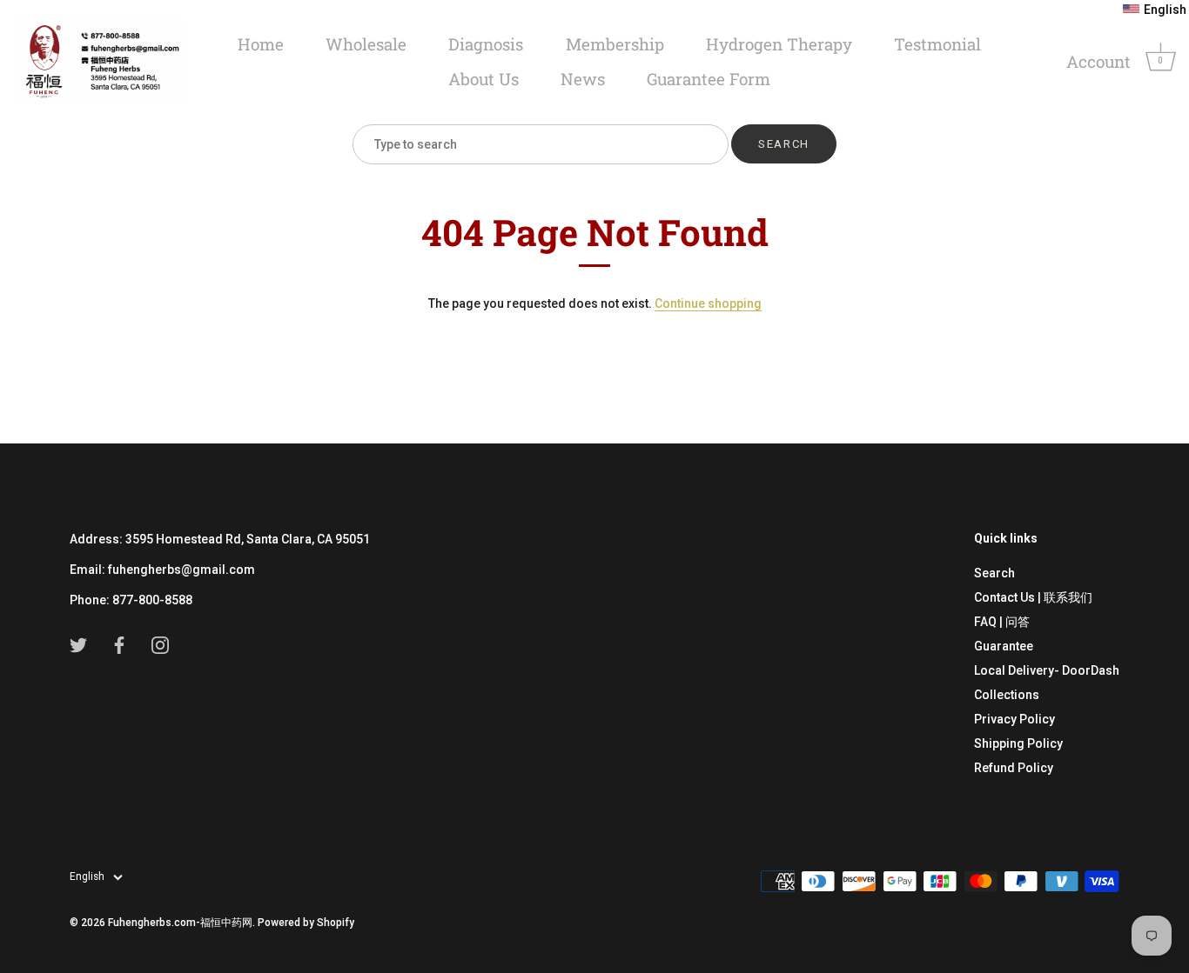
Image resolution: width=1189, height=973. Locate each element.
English (87, 876)
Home (261, 44)
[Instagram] (160, 644)
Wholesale (366, 44)
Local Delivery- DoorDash (1046, 670)
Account (1098, 61)
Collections (1006, 695)
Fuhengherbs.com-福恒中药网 (180, 922)
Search (994, 573)
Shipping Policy (1018, 743)
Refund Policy (1013, 768)
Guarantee (1003, 646)
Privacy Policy (1014, 719)
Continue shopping (708, 303)
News (583, 79)
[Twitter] (78, 644)
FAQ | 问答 (1002, 622)
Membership (615, 44)
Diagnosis (485, 44)
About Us (483, 79)
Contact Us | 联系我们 (1033, 597)
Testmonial (937, 44)
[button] (1154, 9)
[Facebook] (119, 644)
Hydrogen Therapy (779, 44)
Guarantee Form (708, 79)
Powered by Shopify (306, 922)
